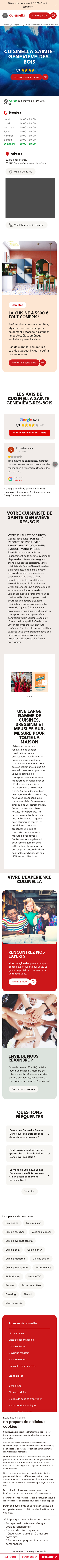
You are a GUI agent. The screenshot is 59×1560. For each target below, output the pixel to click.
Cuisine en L (13, 1250)
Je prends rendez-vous (26, 77)
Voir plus (30, 1191)
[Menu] (5, 15)
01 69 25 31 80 (23, 171)
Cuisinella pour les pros (22, 1366)
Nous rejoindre (17, 1359)
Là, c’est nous (16, 1333)
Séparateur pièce (31, 1285)
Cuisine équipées (41, 1232)
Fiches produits (17, 1392)
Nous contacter (17, 1346)
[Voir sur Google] (11, 450)
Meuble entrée (14, 1303)
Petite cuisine (43, 1267)
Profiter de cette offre (24, 362)
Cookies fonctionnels (18, 1526)
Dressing (11, 1294)
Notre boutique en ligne (22, 1405)
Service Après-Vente (20, 1412)
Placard (28, 1294)
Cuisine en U (34, 1250)
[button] (3, 464)
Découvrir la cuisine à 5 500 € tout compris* (27, 5)
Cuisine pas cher (15, 1232)
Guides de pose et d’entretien (25, 1399)
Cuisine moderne (15, 1258)
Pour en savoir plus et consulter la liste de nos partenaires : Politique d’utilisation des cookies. (28, 1509)
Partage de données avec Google (25, 1523)
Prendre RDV (39, 15)
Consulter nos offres (23, 1089)
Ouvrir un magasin (19, 1353)
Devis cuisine (33, 1223)
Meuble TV (34, 1276)
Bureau (10, 1285)
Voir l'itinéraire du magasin (29, 225)
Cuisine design (41, 1258)
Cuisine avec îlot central (19, 1241)
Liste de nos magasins (21, 1340)
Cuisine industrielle (17, 1267)
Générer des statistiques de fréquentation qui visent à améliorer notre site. (27, 1533)
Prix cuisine (12, 1223)
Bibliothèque (13, 1276)
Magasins (18, 24)
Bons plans (15, 1386)
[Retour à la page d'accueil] (17, 15)
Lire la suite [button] (14, 471)
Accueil (5, 24)
